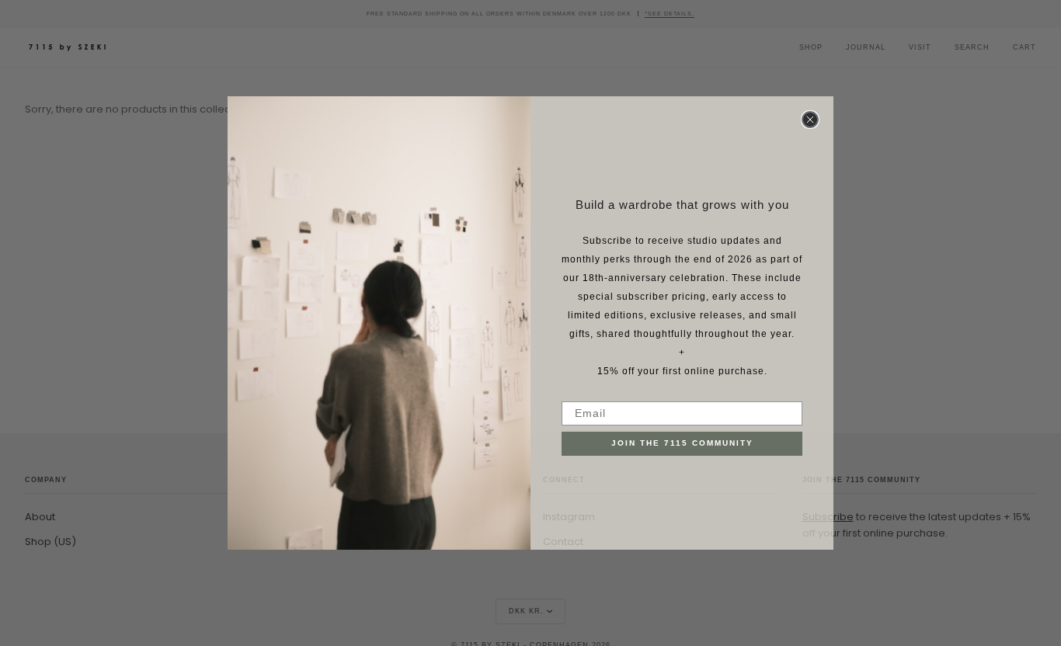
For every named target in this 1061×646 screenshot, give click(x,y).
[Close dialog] (810, 119)
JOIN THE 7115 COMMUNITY (682, 443)
